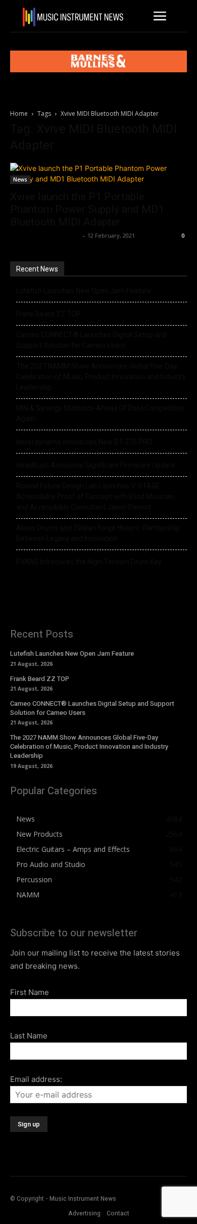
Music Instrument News (45, 235)
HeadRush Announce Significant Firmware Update (95, 465)
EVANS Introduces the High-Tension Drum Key (89, 562)
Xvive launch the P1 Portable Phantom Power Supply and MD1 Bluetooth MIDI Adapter (87, 209)
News (20, 179)
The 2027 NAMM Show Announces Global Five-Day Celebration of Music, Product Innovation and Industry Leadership (101, 376)
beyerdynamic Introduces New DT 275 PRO (84, 442)
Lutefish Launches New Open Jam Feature (83, 291)
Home (19, 113)
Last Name (28, 1035)
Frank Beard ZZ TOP (48, 314)
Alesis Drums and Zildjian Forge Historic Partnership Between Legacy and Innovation (98, 533)
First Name (29, 992)
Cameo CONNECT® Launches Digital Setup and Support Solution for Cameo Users (91, 340)
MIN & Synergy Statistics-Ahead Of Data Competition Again (100, 413)
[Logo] (73, 17)
